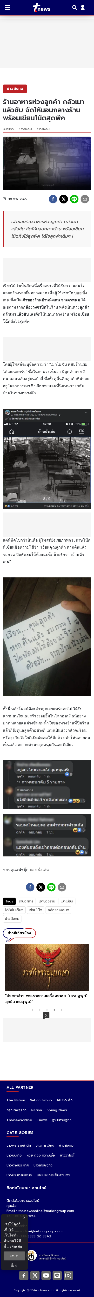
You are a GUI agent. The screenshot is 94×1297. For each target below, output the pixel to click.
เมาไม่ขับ (67, 901)
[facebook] (53, 199)
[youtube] (46, 1275)
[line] (74, 199)
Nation (36, 1110)
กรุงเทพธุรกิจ (17, 1110)
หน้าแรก (8, 129)
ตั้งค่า (15, 1265)
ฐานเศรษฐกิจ (62, 1120)
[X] (35, 1275)
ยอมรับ (14, 1256)
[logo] (38, 7)
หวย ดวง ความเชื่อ (41, 1155)
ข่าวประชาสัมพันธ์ (19, 1175)
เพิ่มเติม (16, 1246)
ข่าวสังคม (25, 129)
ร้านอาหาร (26, 901)
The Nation (16, 1100)
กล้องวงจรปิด (58, 910)
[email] (85, 199)
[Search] (75, 7)
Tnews (42, 1120)
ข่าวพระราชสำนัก (19, 1145)
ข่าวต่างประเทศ (18, 1165)
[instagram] (68, 1275)
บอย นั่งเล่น (39, 870)
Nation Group (41, 1100)
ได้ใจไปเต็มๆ (14, 910)
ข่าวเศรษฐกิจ (43, 1165)
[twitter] (63, 199)
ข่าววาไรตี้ (67, 1155)
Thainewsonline (19, 1120)
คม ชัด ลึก (65, 1100)
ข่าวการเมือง (45, 1145)
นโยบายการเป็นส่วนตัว (53, 1175)
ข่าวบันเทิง (14, 1155)
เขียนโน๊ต (35, 910)
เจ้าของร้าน (47, 901)
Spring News (57, 1110)
